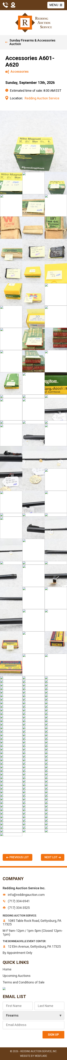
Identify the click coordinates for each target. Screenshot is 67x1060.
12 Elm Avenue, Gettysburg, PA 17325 (34, 946)
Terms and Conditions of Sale (23, 982)
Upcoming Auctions (17, 976)
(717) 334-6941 (18, 901)
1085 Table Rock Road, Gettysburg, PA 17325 (32, 922)
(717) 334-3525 (18, 908)
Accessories (20, 71)
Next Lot (51, 857)
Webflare (41, 1055)
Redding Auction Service (42, 98)
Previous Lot (19, 857)
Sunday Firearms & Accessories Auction (32, 42)
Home (7, 969)
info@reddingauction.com (26, 895)
